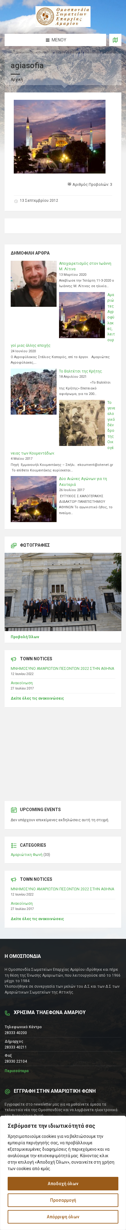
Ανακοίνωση (22, 683)
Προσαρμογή (63, 1200)
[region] (63, 1173)
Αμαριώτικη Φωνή (27, 855)
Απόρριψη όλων (63, 1216)
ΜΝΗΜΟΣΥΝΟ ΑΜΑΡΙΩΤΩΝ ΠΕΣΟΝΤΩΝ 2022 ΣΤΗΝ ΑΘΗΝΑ (62, 668)
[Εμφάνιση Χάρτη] (115, 40)
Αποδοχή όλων (63, 1183)
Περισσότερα (16, 1071)
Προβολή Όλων (25, 637)
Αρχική (17, 79)
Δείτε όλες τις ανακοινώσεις (37, 698)
